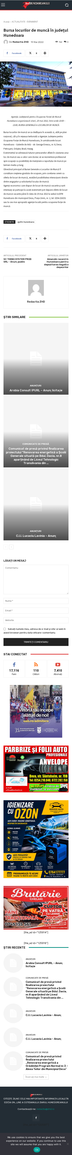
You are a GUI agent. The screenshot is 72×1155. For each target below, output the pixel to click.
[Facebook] (36, 1117)
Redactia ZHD (21, 42)
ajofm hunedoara (25, 222)
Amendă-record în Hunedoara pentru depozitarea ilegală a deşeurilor (56, 263)
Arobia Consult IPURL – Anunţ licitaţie (36, 390)
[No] (67, 1144)
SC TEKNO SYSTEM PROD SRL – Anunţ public (17, 260)
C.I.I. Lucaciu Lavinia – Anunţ (36, 536)
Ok (36, 1149)
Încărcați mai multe (35, 1076)
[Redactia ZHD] (6, 42)
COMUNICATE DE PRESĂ (35, 444)
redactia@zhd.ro (45, 1109)
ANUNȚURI (35, 385)
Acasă (6, 21)
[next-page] (11, 547)
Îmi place (14, 662)
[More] (45, 53)
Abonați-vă (58, 662)
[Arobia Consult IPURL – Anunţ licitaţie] (36, 359)
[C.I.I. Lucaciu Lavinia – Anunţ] (36, 504)
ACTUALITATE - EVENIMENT (25, 21)
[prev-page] (5, 547)
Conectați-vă (36, 662)
